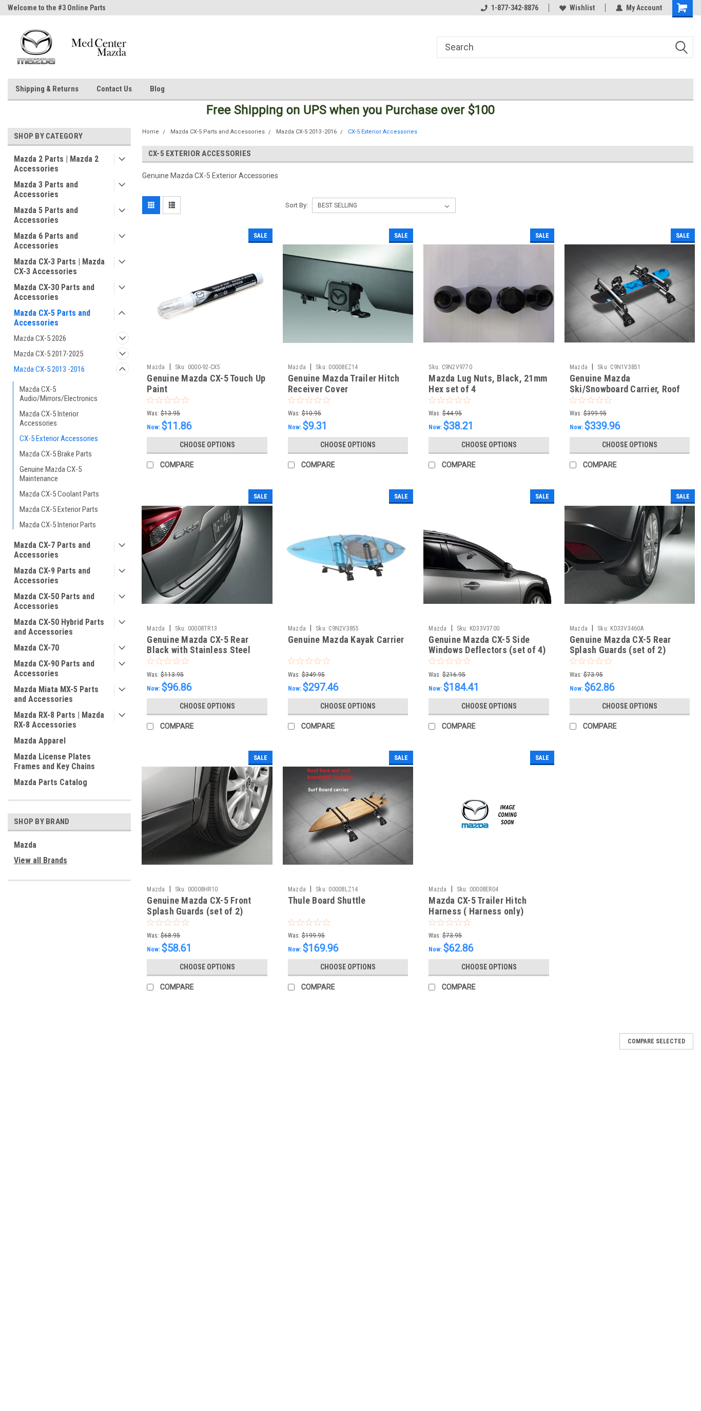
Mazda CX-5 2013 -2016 (49, 369)
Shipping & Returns (47, 88)
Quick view (207, 351)
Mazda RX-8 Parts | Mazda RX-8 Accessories (59, 720)
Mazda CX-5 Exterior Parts (59, 509)
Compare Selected (656, 1041)
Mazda (25, 845)
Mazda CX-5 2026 (40, 338)
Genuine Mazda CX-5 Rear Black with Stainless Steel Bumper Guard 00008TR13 (198, 650)
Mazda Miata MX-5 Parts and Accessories (56, 694)
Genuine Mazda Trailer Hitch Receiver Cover (344, 383)
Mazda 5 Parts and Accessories (46, 215)
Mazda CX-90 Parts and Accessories (54, 668)
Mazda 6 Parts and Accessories (46, 241)
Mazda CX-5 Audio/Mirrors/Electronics (59, 394)
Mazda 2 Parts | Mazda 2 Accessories (56, 164)
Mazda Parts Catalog (50, 782)
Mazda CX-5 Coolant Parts (59, 494)
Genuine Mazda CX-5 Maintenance (51, 474)
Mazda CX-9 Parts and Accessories (52, 575)
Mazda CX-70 (36, 648)
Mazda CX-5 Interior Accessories (49, 418)
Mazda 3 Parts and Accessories (46, 189)
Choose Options (207, 445)
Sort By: (296, 205)
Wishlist (582, 8)
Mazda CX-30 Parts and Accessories (54, 292)
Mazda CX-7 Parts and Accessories (52, 550)
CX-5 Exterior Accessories (59, 438)
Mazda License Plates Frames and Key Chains (54, 761)
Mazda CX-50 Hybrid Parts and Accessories (59, 627)
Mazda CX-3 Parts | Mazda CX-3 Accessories (59, 266)
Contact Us (114, 88)
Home (150, 131)
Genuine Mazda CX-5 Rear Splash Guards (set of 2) (620, 645)
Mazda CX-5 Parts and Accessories (52, 318)
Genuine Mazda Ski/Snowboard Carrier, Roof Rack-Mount (625, 389)
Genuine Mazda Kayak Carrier (346, 639)
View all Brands (40, 860)
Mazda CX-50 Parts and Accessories (54, 601)
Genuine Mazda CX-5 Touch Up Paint (206, 383)
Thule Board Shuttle (327, 900)
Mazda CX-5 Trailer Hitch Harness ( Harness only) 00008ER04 (478, 911)
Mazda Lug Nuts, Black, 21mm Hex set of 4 (488, 383)
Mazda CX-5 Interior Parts (58, 524)
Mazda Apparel (40, 741)
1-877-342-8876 (514, 8)
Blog (157, 88)
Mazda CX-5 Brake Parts (56, 454)
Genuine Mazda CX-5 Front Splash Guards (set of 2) (199, 906)
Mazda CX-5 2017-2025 (48, 353)
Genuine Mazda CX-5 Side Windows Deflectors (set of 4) (487, 645)
